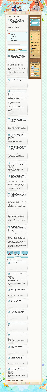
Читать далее (36, 75)
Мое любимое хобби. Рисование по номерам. (36, 66)
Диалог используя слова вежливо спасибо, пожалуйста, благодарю (17, 323)
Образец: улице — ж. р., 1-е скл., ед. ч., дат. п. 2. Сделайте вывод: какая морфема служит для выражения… (18, 91)
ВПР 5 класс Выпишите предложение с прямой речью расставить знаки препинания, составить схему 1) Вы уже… (18, 274)
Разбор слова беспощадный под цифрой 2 (17, 347)
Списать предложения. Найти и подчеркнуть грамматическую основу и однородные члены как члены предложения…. (18, 195)
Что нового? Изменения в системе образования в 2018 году (10, 255)
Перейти (38, 17)
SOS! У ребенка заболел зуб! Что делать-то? (17, 254)
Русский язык (14, 16)
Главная (15, 13)
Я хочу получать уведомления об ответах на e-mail (13, 50)
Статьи (23, 13)
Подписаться (34, 23)
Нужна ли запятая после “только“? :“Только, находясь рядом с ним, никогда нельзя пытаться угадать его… (18, 312)
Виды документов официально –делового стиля (17, 301)
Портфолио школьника (34, 48)
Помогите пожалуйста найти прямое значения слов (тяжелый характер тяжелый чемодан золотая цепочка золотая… (18, 335)
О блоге (28, 13)
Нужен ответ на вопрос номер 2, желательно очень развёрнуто (17, 358)
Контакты (31, 13)
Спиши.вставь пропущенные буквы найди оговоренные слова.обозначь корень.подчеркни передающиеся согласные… (18, 370)
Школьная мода (34, 55)
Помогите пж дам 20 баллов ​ (16, 262)
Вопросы (19, 13)
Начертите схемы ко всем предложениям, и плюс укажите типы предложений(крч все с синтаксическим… (18, 228)
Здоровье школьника (34, 39)
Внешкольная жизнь (34, 34)
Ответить (26, 32)
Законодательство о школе (34, 38)
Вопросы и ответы (9, 16)
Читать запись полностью (17, 256)
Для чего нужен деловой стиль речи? (18, 290)
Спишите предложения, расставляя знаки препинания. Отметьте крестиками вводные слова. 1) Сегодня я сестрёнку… (18, 120)
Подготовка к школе (34, 45)
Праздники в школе (34, 49)
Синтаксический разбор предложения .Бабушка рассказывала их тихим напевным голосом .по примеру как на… (18, 164)
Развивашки (33, 52)
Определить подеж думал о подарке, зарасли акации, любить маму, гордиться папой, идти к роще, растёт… (18, 176)
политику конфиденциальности (34, 25)
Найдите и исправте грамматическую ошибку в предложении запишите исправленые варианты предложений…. (18, 148)
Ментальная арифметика (35, 42)
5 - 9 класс (18, 16)
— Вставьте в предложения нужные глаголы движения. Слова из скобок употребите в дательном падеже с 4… (18, 56)
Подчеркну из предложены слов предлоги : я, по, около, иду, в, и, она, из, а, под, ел (18, 80)
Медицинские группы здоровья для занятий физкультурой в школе (36, 74)
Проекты (33, 51)
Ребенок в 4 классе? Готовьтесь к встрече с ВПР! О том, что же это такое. (36, 70)
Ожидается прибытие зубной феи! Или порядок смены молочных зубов (24, 255)
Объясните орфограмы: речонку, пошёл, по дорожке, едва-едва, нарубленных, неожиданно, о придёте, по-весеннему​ (18, 136)
